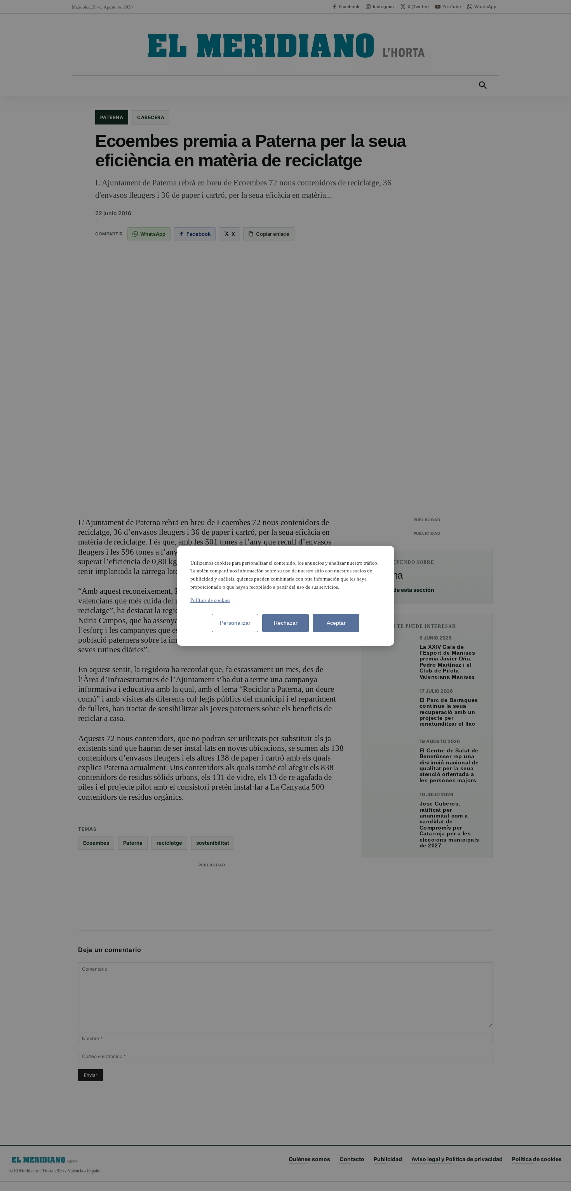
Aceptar (336, 623)
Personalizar (235, 623)
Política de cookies (210, 600)
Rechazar (286, 623)
